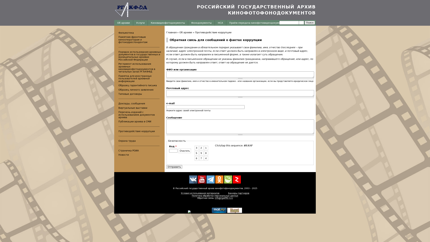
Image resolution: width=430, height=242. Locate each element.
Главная (171, 32)
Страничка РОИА (128, 150)
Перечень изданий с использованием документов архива (136, 115)
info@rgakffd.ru (223, 198)
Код (173, 146)
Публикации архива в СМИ (134, 121)
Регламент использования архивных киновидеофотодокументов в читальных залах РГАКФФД (136, 68)
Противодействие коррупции (213, 32)
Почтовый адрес (177, 88)
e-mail (170, 103)
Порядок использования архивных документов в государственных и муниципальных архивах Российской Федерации (139, 56)
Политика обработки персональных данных (215, 196)
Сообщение (174, 117)
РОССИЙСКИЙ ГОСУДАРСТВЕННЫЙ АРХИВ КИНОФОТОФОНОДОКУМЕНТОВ (256, 9)
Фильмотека (126, 32)
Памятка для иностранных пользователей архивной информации (135, 79)
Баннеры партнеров (238, 193)
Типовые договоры (130, 94)
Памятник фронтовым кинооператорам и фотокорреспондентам (132, 40)
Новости (123, 154)
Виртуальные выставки (132, 108)
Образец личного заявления (135, 89)
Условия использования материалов (200, 193)
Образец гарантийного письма (137, 85)
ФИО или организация (181, 69)
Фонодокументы (201, 23)
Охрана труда (127, 140)
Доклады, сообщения (131, 103)
